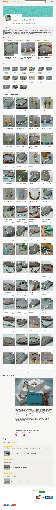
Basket (50, 1)
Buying (4, 494)
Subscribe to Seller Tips (17, 495)
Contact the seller (5, 493)
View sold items (15, 19)
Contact (25, 18)
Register (15, 1)
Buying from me (26, 20)
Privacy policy (32, 19)
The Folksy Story (5, 497)
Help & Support (16, 491)
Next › (28, 372)
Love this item (17, 58)
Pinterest (27, 434)
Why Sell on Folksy (16, 492)
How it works (5, 490)
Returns (4, 492)
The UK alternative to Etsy (17, 493)
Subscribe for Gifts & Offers (7, 495)
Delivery (4, 491)
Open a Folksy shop (17, 490)
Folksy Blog (15, 494)
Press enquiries (5, 501)
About (24, 19)
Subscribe (42, 492)
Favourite (31, 18)
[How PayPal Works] (44, 499)
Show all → (4, 444)
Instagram (19, 434)
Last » (32, 372)
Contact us (4, 498)
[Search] (45, 2)
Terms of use (5, 500)
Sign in (11, 1)
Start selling (21, 1)
